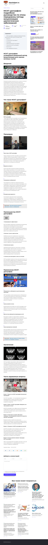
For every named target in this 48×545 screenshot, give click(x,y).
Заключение (8, 46)
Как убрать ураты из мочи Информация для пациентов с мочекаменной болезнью (10, 493)
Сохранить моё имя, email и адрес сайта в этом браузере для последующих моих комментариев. (14, 472)
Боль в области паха (36, 513)
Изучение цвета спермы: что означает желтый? (36, 30)
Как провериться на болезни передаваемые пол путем (36, 52)
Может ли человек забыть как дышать (36, 27)
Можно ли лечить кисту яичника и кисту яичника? (23, 487)
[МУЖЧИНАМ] (37, 24)
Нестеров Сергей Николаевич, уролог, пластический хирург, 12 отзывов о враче (23, 530)
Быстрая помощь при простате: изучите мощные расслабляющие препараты (37, 12)
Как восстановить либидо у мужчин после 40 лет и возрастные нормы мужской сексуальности (10, 511)
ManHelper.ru (14, 3)
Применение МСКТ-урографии (12, 45)
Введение (8, 38)
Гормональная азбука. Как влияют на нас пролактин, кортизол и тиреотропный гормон (9, 530)
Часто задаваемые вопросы (11, 48)
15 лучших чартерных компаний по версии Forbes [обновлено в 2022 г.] (37, 38)
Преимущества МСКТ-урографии (12, 43)
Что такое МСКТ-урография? (11, 40)
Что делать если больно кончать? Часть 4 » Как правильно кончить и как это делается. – (24, 515)
